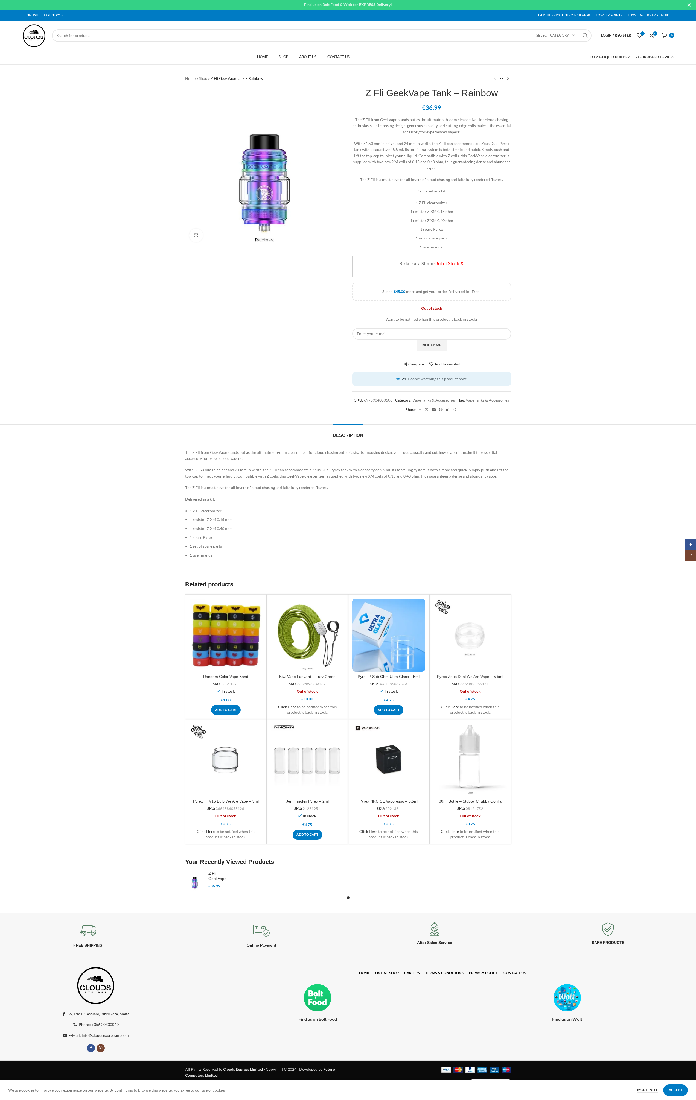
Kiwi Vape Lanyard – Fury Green (307, 676)
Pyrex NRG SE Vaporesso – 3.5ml (388, 801)
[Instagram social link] (101, 1048)
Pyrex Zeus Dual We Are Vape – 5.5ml (470, 676)
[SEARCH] (585, 35)
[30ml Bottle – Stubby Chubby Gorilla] (470, 759)
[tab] (348, 432)
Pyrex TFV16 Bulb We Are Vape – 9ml (226, 801)
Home (190, 78)
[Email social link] (433, 409)
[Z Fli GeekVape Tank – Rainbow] (194, 881)
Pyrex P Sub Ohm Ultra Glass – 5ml (389, 676)
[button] (226, 710)
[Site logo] (34, 35)
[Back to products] (501, 78)
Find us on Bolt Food (317, 1019)
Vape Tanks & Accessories (434, 400)
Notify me (431, 345)
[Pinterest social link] (440, 409)
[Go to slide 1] (348, 897)
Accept (675, 1090)
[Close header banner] (689, 5)
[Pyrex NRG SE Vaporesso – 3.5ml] (388, 759)
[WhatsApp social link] (454, 409)
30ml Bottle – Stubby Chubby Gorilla (470, 801)
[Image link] (95, 984)
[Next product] (508, 78)
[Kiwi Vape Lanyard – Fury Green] (307, 635)
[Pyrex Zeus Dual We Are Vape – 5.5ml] (470, 635)
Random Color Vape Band (225, 676)
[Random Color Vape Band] (226, 635)
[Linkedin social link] (447, 409)
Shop (203, 78)
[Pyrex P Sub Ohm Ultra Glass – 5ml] (388, 635)
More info (647, 1090)
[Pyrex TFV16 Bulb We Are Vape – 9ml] (226, 759)
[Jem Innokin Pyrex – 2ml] (307, 759)
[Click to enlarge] (196, 235)
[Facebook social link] (420, 409)
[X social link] (426, 409)
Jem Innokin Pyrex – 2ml (307, 801)
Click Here (287, 706)
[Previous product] (494, 78)
